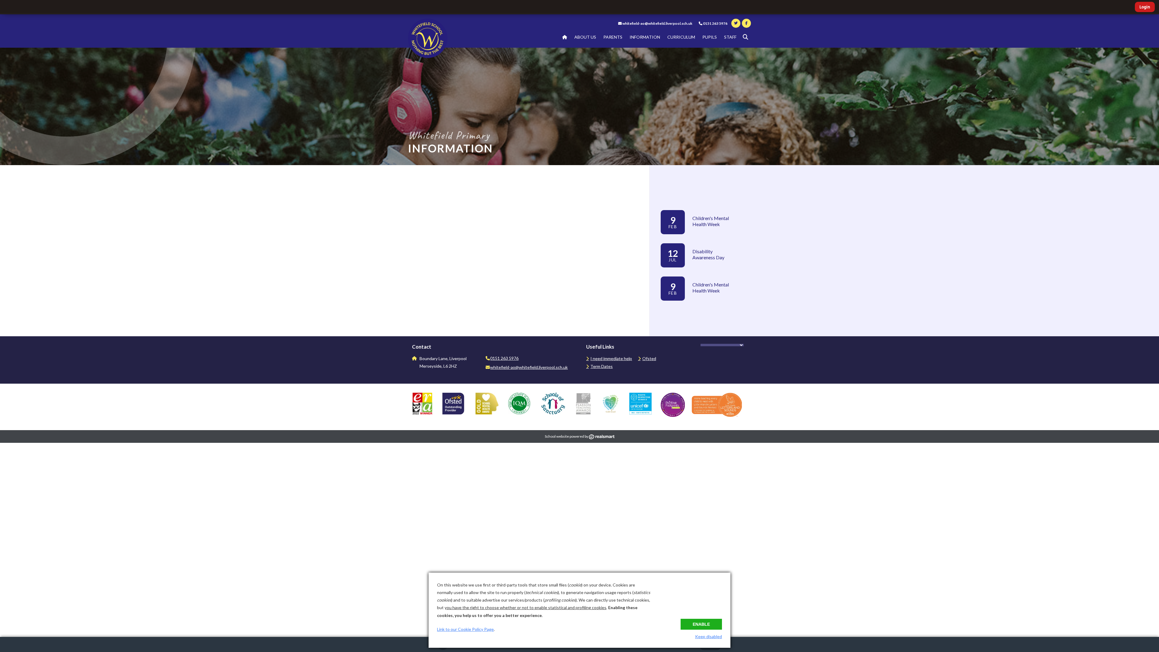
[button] (745, 37)
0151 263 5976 (714, 23)
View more (672, 309)
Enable (701, 624)
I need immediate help (611, 358)
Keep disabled (708, 636)
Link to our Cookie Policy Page (465, 629)
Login (1144, 7)
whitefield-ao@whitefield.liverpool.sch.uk (657, 23)
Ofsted (649, 358)
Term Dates (601, 366)
